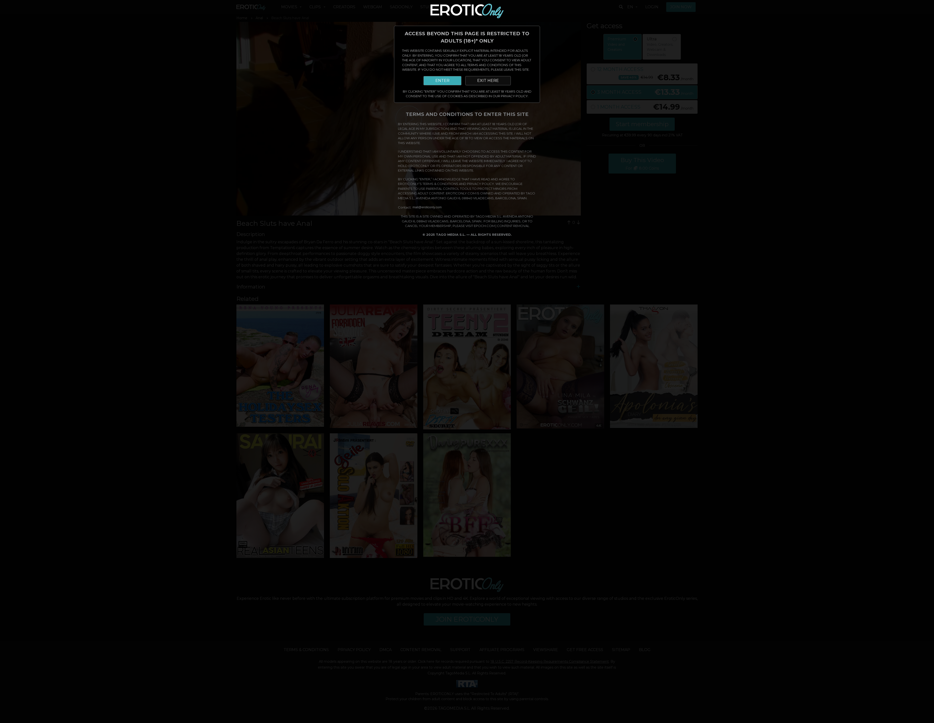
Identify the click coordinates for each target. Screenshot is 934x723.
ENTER (442, 80)
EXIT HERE (488, 80)
